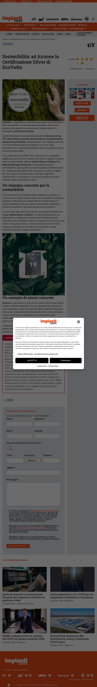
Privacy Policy (53, 366)
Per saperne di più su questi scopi (46, 354)
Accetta (32, 360)
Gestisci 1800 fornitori (25, 354)
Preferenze (65, 360)
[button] (78, 322)
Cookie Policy (42, 366)
